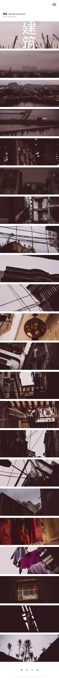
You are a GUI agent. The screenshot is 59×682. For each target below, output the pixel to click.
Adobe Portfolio (36, 676)
